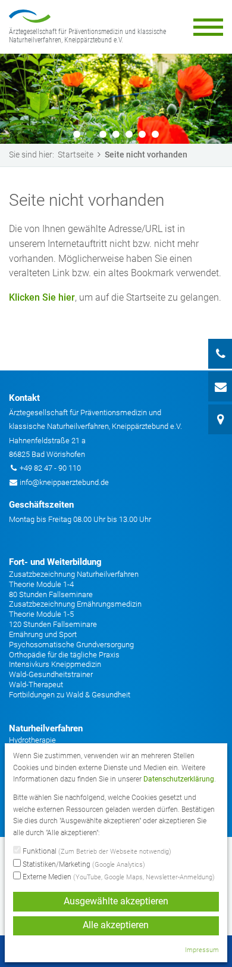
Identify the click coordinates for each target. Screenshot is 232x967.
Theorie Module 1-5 (41, 614)
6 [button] (142, 134)
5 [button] (129, 134)
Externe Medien (118, 877)
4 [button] (116, 134)
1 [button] (76, 134)
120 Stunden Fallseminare (53, 624)
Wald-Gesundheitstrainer (51, 674)
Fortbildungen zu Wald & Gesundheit (69, 694)
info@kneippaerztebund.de (64, 482)
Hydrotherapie (32, 740)
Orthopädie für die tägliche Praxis (64, 654)
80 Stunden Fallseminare (51, 594)
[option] (116, 98)
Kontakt (24, 398)
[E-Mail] (220, 386)
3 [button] (102, 134)
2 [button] (89, 134)
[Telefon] (220, 354)
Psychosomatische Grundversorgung (71, 644)
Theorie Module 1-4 (41, 584)
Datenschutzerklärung (178, 779)
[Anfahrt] (220, 419)
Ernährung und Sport (43, 634)
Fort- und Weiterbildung (55, 562)
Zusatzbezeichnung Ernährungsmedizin (75, 604)
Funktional (96, 851)
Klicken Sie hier (42, 297)
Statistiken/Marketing (83, 864)
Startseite (75, 154)
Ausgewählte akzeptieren (116, 901)
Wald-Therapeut (36, 684)
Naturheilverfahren (46, 728)
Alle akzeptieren (116, 925)
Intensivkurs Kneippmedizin (55, 664)
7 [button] (155, 134)
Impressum (202, 950)
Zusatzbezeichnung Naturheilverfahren (74, 574)
